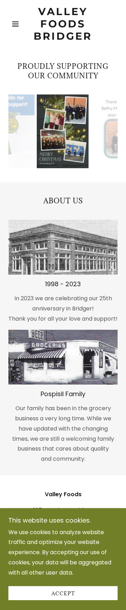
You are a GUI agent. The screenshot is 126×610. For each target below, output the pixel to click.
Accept (63, 593)
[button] (16, 24)
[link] (63, 24)
